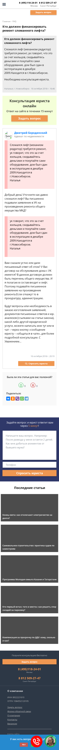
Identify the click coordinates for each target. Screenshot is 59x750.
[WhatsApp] (22, 399)
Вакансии (12, 723)
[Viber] (17, 399)
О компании (13, 715)
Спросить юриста (38, 363)
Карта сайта (13, 733)
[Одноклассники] (13, 399)
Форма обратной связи (19, 711)
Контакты (12, 719)
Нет (24, 744)
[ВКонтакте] (8, 399)
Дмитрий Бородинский (30, 133)
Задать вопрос (43, 12)
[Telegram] (27, 399)
